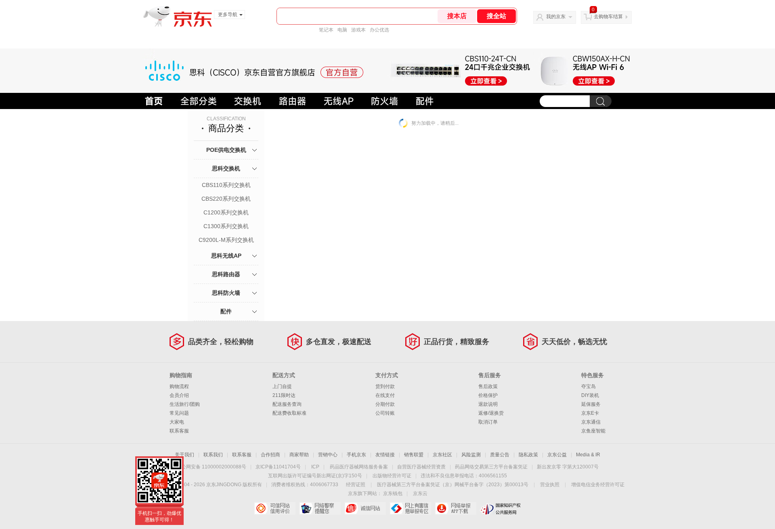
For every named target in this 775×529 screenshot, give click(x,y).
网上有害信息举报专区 (410, 508)
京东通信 (591, 422)
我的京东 (556, 16)
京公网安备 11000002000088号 (211, 467)
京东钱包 (392, 493)
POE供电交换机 (226, 150)
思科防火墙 (226, 293)
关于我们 (184, 455)
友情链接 (385, 455)
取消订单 (488, 422)
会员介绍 (179, 395)
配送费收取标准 (289, 413)
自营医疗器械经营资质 (421, 467)
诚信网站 (365, 508)
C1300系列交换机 (226, 226)
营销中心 (327, 455)
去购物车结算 (608, 16)
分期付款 (385, 404)
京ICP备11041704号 (278, 467)
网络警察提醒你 (320, 508)
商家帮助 (299, 455)
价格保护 (488, 395)
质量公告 (499, 455)
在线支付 (385, 395)
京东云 (420, 493)
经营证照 (355, 484)
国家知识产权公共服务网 (501, 508)
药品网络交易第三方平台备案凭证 (491, 467)
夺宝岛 (588, 386)
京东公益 (557, 455)
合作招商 (270, 455)
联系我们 (213, 455)
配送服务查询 (287, 404)
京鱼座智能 (593, 431)
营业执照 (549, 484)
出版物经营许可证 (392, 476)
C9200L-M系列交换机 (226, 240)
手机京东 (356, 455)
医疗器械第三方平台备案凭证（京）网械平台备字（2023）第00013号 (452, 484)
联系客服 (179, 431)
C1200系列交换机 (226, 212)
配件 (226, 311)
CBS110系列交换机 (226, 185)
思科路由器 (226, 274)
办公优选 (379, 30)
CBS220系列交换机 (226, 198)
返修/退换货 (491, 413)
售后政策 (488, 386)
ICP (315, 467)
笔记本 (326, 30)
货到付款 (385, 386)
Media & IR (588, 455)
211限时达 (283, 395)
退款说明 (488, 404)
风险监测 (471, 455)
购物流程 (179, 386)
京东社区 (442, 455)
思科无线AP (226, 255)
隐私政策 (528, 455)
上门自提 (282, 386)
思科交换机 (226, 168)
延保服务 (591, 404)
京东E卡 (590, 413)
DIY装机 (590, 395)
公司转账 (385, 413)
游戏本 (358, 30)
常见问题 (179, 413)
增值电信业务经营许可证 (597, 484)
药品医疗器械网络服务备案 (359, 467)
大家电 (177, 422)
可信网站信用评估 (274, 508)
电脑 (342, 30)
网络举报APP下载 (455, 508)
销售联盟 (413, 455)
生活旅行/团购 (185, 404)
